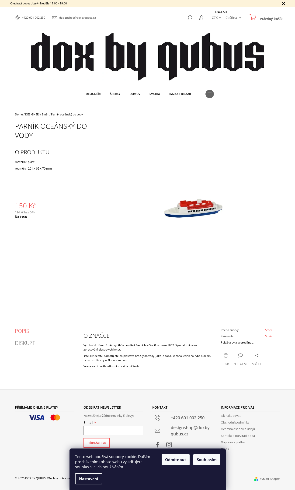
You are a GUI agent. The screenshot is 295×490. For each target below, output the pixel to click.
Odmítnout (175, 459)
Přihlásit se (96, 443)
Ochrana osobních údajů (238, 429)
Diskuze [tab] (25, 343)
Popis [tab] (22, 331)
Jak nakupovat (231, 416)
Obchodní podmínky (235, 422)
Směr (268, 330)
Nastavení (88, 478)
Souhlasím (207, 459)
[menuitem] (93, 94)
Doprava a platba (233, 442)
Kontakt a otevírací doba (238, 436)
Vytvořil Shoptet (270, 479)
